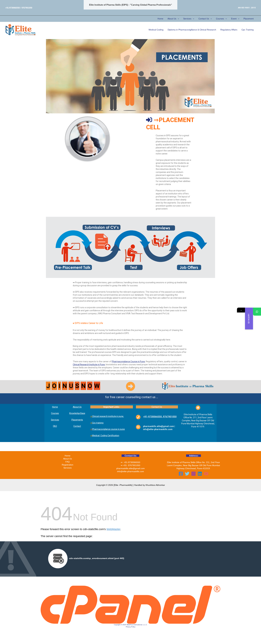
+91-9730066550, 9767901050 (160, 416)
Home (160, 18)
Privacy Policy (130, 627)
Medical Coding (156, 29)
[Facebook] (181, 473)
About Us (172, 18)
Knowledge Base (77, 413)
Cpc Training (248, 29)
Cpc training (97, 423)
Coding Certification (109, 435)
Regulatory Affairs (228, 29)
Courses (220, 18)
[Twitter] (187, 473)
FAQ (55, 426)
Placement (248, 18)
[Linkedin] (200, 473)
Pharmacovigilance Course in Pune (128, 361)
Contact (77, 426)
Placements (77, 420)
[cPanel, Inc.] (130, 604)
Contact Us (203, 18)
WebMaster (113, 529)
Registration (67, 465)
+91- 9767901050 (131, 465)
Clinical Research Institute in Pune (89, 364)
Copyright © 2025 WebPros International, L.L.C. (130, 624)
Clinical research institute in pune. (108, 416)
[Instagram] (193, 473)
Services (187, 18)
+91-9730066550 (132, 462)
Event (234, 18)
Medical (96, 435)
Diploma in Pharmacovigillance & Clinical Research (192, 29)
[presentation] (177, 19)
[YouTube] (206, 473)
